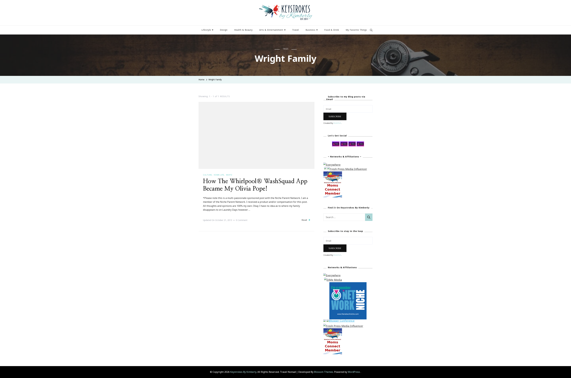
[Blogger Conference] (340, 321)
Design (224, 29)
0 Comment (241, 220)
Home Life (219, 175)
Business (310, 29)
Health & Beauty (243, 29)
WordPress (354, 372)
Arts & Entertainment (271, 29)
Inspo (229, 175)
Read (304, 220)
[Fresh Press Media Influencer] (347, 169)
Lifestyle (206, 29)
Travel (295, 29)
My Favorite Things (356, 29)
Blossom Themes (323, 372)
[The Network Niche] (348, 284)
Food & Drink (331, 29)
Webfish (337, 123)
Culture (207, 175)
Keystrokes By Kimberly (243, 372)
